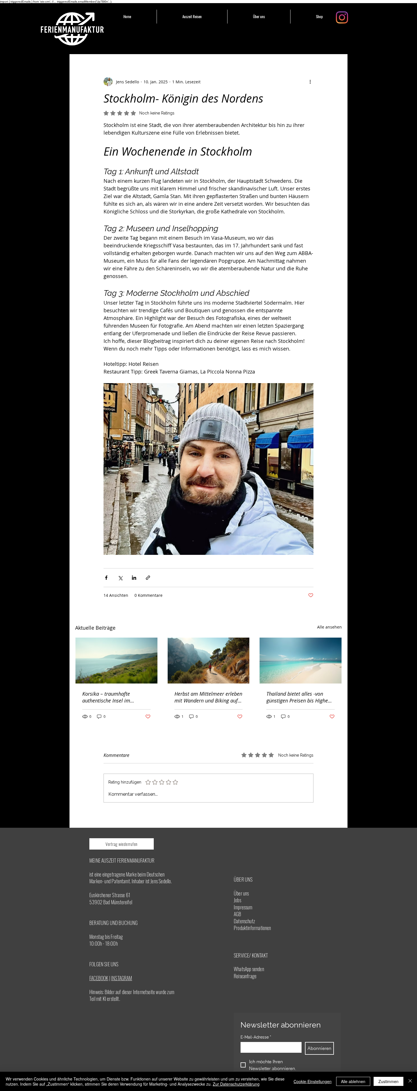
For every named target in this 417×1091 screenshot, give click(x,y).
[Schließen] (410, 1081)
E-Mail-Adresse (256, 1037)
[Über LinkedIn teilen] (134, 577)
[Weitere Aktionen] (310, 81)
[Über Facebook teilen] (106, 577)
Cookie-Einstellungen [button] (313, 1081)
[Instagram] (342, 17)
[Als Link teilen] (148, 577)
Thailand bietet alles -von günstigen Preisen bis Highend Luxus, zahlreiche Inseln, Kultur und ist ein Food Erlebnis (300, 697)
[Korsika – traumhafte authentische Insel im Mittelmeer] (116, 661)
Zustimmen (388, 1081)
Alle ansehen (329, 627)
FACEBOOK (98, 978)
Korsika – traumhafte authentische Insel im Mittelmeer (106, 697)
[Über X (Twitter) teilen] (120, 577)
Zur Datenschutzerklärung (236, 1084)
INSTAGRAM (121, 978)
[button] (192, 17)
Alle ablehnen (353, 1081)
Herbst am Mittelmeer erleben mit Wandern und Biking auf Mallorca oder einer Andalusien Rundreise (208, 697)
